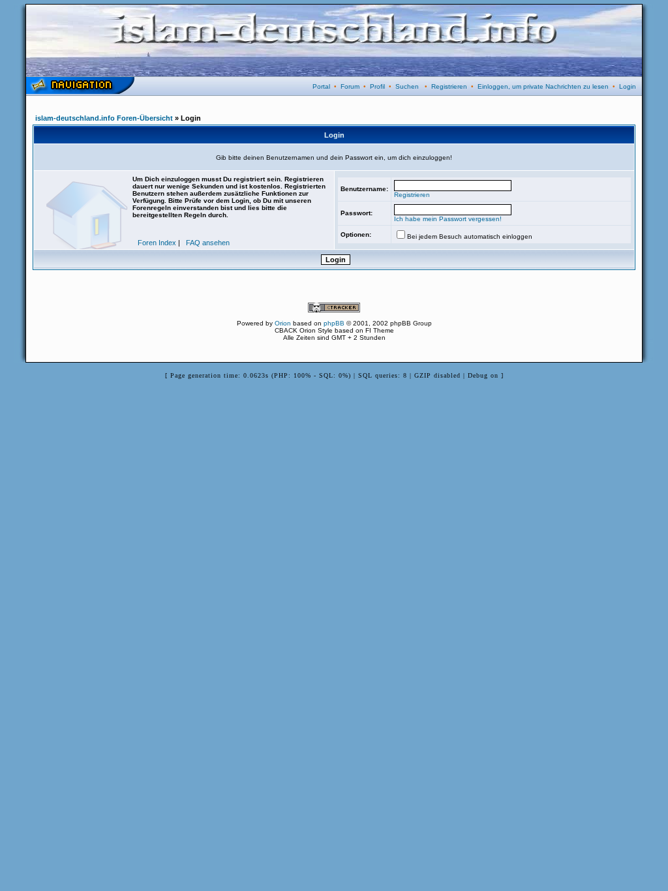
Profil (377, 86)
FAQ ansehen (208, 243)
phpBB (334, 323)
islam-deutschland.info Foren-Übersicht (104, 118)
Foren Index (157, 243)
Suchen (407, 86)
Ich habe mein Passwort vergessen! (448, 218)
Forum (350, 86)
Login (627, 86)
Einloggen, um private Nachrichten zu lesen (543, 86)
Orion (283, 323)
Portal (321, 86)
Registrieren (449, 86)
